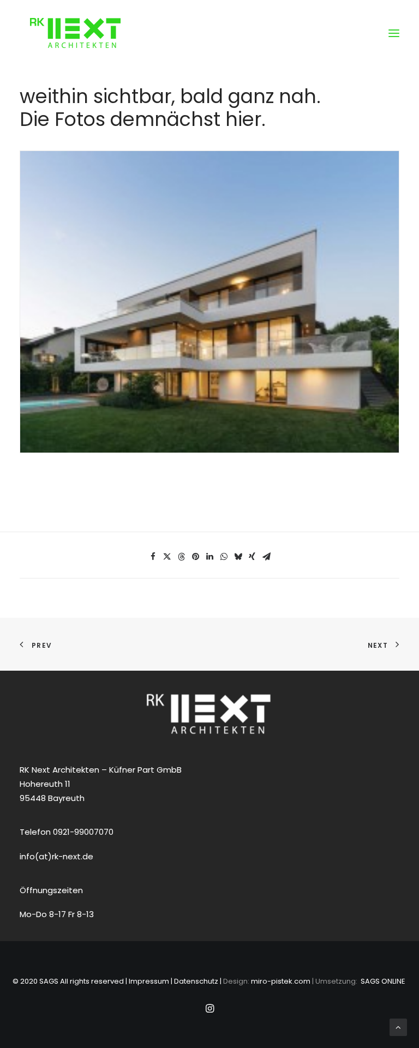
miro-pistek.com (280, 981)
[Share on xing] (252, 556)
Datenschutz (196, 981)
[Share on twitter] (166, 556)
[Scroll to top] (398, 1026)
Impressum (149, 981)
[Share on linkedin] (209, 556)
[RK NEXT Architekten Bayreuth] (75, 33)
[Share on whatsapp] (223, 556)
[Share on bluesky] (237, 556)
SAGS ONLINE (383, 981)
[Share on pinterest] (195, 556)
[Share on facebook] (152, 556)
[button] (394, 33)
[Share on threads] (181, 556)
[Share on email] (266, 556)
